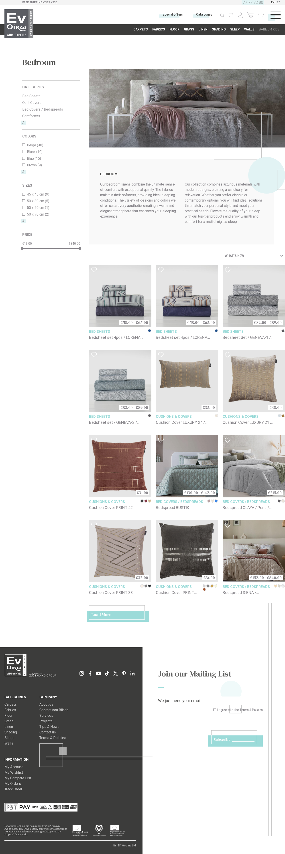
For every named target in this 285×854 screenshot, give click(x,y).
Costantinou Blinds (54, 710)
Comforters (31, 116)
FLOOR (174, 29)
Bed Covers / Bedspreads (42, 109)
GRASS (189, 29)
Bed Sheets (31, 96)
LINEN (203, 29)
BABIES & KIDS (269, 29)
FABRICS (158, 29)
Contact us (47, 732)
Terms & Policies (251, 710)
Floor (8, 715)
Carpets (10, 704)
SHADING (219, 29)
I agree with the (240, 710)
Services (46, 715)
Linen (8, 727)
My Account (13, 767)
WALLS (249, 29)
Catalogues (204, 14)
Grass (9, 721)
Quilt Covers (31, 103)
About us (46, 704)
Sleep (9, 738)
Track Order (13, 789)
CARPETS (140, 29)
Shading (10, 732)
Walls (8, 743)
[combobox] (254, 256)
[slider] (22, 248)
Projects (46, 721)
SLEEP (235, 29)
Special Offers (173, 14)
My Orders (12, 783)
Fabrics (10, 710)
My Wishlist (13, 772)
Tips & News (49, 727)
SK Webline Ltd (127, 845)
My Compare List (17, 778)
